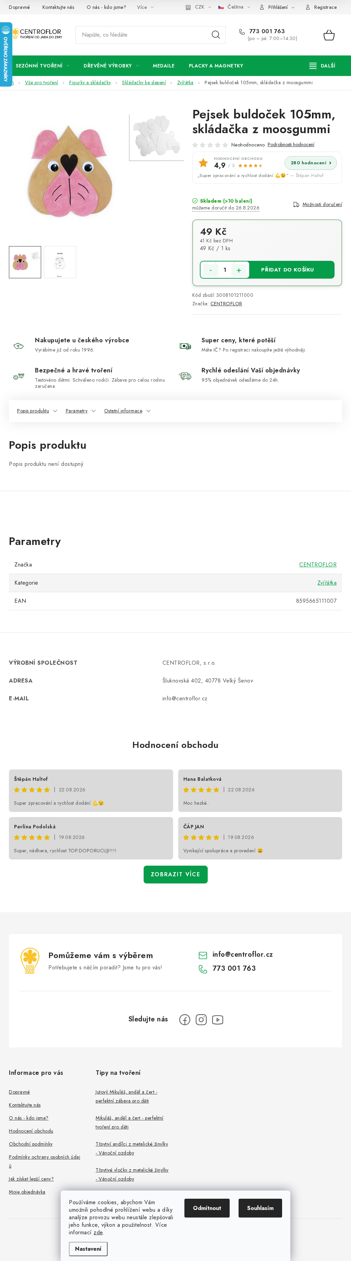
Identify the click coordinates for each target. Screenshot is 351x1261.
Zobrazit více (176, 874)
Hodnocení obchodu (175, 744)
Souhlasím (260, 1208)
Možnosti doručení (322, 204)
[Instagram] (201, 1019)
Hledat (216, 35)
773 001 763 (266, 31)
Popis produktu (33, 410)
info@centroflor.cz (243, 954)
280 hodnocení (309, 163)
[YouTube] (217, 1019)
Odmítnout (207, 1208)
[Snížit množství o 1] (210, 270)
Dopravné (19, 7)
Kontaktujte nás (58, 7)
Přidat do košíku (287, 269)
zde (98, 1232)
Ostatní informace (123, 410)
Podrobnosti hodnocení (291, 145)
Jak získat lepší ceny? (31, 1178)
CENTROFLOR (226, 303)
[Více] (322, 65)
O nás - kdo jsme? (106, 7)
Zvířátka (327, 583)
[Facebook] (184, 1019)
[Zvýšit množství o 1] (238, 270)
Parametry (77, 410)
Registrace (325, 7)
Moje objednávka (27, 1191)
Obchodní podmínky (31, 1144)
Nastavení (88, 1249)
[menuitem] (42, 65)
